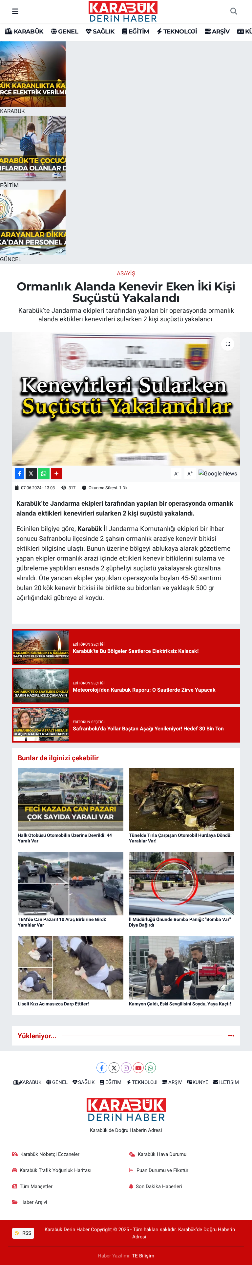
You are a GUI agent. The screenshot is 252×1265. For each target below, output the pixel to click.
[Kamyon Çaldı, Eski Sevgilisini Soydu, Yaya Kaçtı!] (182, 967)
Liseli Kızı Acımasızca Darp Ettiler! (53, 1003)
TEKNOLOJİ (179, 31)
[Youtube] (138, 1067)
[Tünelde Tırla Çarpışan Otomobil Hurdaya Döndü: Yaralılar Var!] (182, 799)
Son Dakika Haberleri (159, 1186)
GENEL (67, 31)
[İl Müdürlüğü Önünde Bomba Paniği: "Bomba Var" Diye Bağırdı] (182, 883)
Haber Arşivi (33, 1202)
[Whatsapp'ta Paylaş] (44, 473)
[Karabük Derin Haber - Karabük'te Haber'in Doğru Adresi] (123, 11)
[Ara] (233, 11)
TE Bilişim (143, 1256)
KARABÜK (27, 31)
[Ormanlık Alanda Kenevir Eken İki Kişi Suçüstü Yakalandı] (126, 399)
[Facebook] (101, 1067)
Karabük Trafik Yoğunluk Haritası (56, 1170)
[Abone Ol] (218, 473)
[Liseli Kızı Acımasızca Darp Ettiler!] (70, 967)
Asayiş (126, 273)
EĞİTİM (138, 31)
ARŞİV (219, 31)
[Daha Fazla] (56, 473)
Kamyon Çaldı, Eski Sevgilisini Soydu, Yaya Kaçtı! (180, 1003)
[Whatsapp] (150, 1067)
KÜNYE (200, 1082)
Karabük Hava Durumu (162, 1154)
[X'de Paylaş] (31, 473)
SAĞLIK (103, 31)
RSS (26, 1233)
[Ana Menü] (15, 11)
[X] (114, 1067)
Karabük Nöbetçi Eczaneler (49, 1154)
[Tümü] (231, 1035)
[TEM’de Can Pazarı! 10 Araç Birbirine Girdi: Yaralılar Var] (70, 883)
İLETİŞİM (229, 1082)
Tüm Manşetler (36, 1186)
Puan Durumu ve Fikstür (162, 1170)
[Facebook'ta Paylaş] (19, 473)
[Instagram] (126, 1067)
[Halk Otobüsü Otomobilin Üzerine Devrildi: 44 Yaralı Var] (70, 799)
